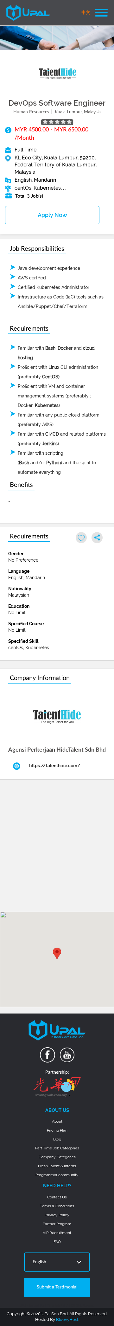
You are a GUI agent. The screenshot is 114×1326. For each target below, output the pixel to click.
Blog (57, 1139)
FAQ (57, 1241)
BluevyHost (67, 1319)
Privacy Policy (57, 1215)
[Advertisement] (57, 848)
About (57, 1121)
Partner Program (57, 1224)
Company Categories (57, 1157)
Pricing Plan (57, 1130)
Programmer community (57, 1175)
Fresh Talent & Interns (57, 1166)
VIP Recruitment (57, 1233)
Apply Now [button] (52, 215)
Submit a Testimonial (57, 1287)
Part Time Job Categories (57, 1148)
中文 (85, 13)
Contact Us (57, 1197)
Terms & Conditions (57, 1206)
